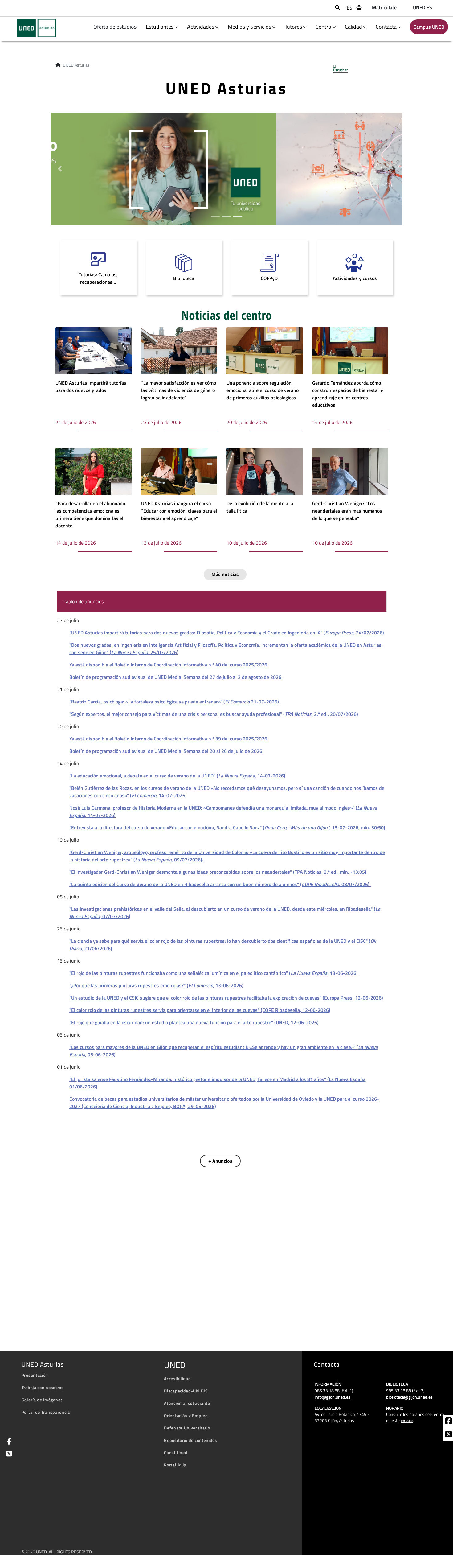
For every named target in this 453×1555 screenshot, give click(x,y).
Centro (323, 27)
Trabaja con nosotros (43, 1387)
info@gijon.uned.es (332, 1397)
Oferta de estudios (115, 27)
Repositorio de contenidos (190, 1440)
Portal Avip (175, 1465)
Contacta (386, 27)
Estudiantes (159, 27)
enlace (407, 1420)
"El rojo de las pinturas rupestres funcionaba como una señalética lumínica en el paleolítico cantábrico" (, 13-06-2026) (213, 973)
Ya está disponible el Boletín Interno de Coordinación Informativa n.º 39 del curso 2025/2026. (168, 738)
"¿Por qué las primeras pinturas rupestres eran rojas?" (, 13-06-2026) (156, 985)
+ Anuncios (220, 1161)
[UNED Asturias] (33, 28)
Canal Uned (175, 1452)
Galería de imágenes (42, 1399)
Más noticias (225, 574)
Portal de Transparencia (46, 1412)
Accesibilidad (177, 1378)
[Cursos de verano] (226, 168)
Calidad (353, 27)
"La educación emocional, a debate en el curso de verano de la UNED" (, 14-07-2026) (177, 775)
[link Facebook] (448, 1421)
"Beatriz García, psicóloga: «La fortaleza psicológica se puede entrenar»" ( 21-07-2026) (174, 701)
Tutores (293, 27)
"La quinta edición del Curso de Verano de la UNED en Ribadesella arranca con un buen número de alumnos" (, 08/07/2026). (220, 884)
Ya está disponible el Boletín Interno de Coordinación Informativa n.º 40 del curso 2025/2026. (168, 664)
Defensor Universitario (187, 1428)
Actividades (200, 27)
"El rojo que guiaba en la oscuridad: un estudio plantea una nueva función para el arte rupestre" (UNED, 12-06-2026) (194, 1022)
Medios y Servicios (249, 27)
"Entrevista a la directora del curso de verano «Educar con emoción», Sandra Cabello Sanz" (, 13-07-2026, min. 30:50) (227, 827)
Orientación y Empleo (185, 1415)
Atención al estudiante (187, 1403)
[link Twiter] (448, 1435)
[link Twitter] (8, 1454)
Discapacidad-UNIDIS (186, 1391)
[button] (59, 169)
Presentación (35, 1375)
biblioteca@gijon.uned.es (409, 1397)
